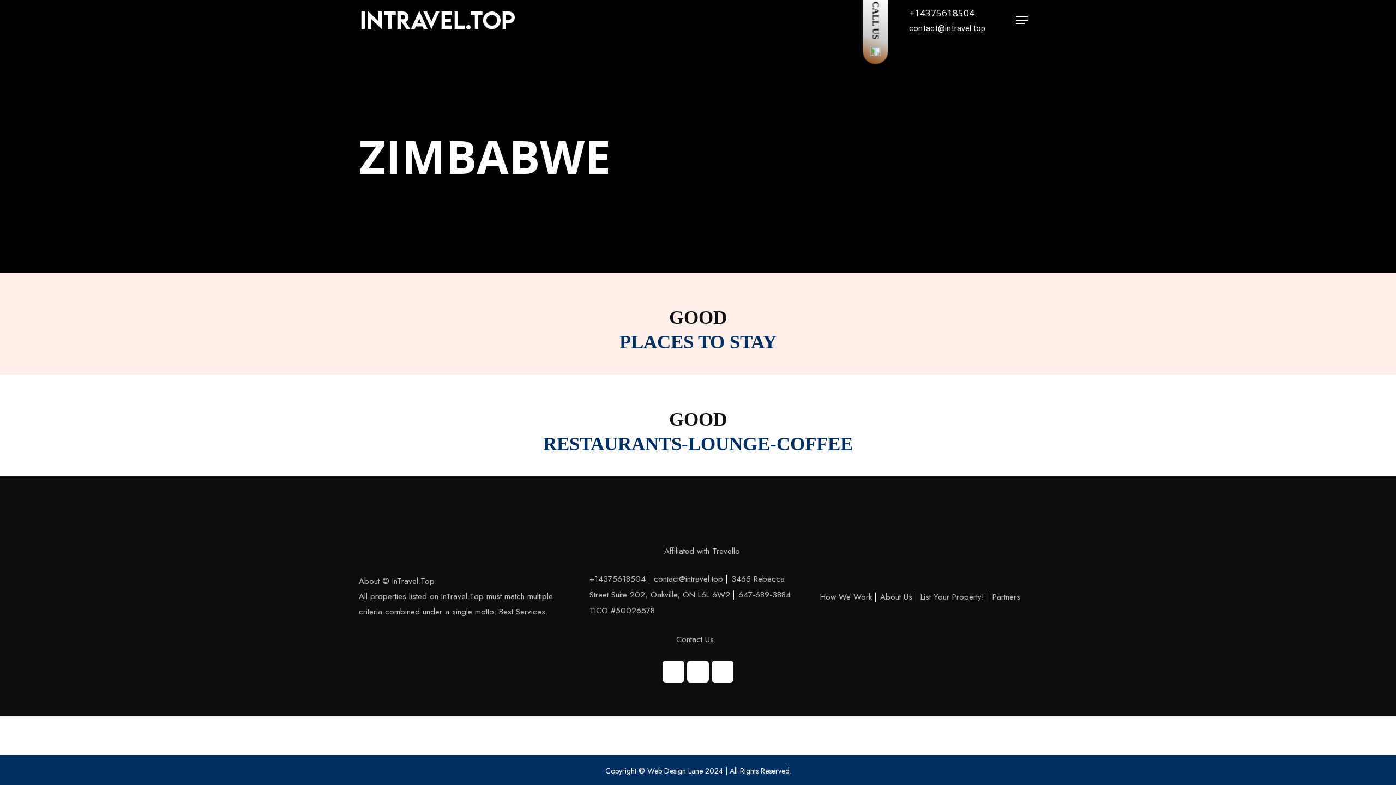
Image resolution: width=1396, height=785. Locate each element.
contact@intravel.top (688, 579)
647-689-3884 (764, 595)
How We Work (846, 597)
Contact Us (695, 639)
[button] (1022, 20)
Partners (1006, 597)
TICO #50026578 (622, 611)
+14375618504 (941, 13)
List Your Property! (952, 597)
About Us (896, 597)
